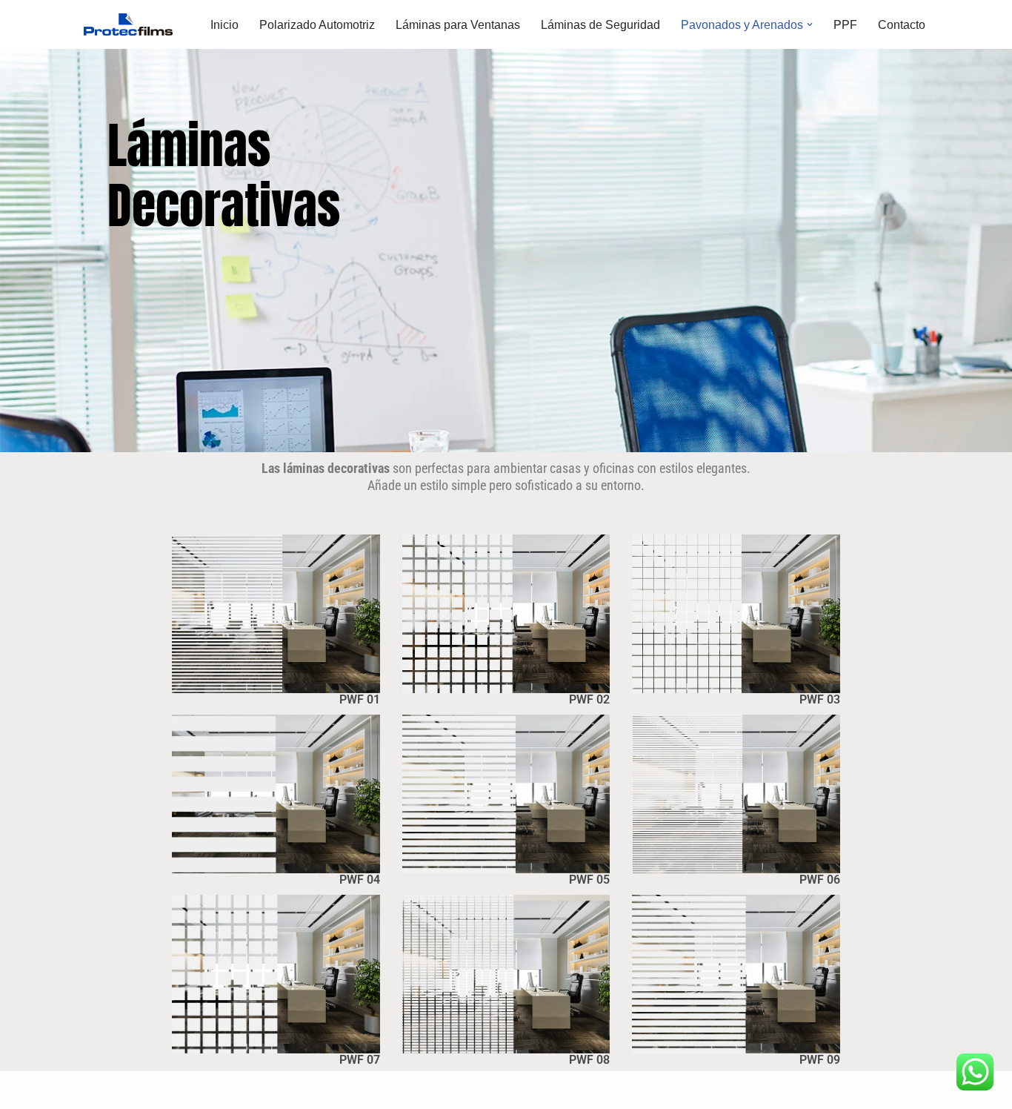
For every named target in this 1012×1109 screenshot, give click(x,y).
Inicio (224, 25)
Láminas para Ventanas (458, 25)
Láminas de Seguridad (600, 25)
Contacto (901, 25)
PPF (845, 25)
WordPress (253, 1090)
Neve (98, 1090)
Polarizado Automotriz (317, 25)
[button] (810, 24)
